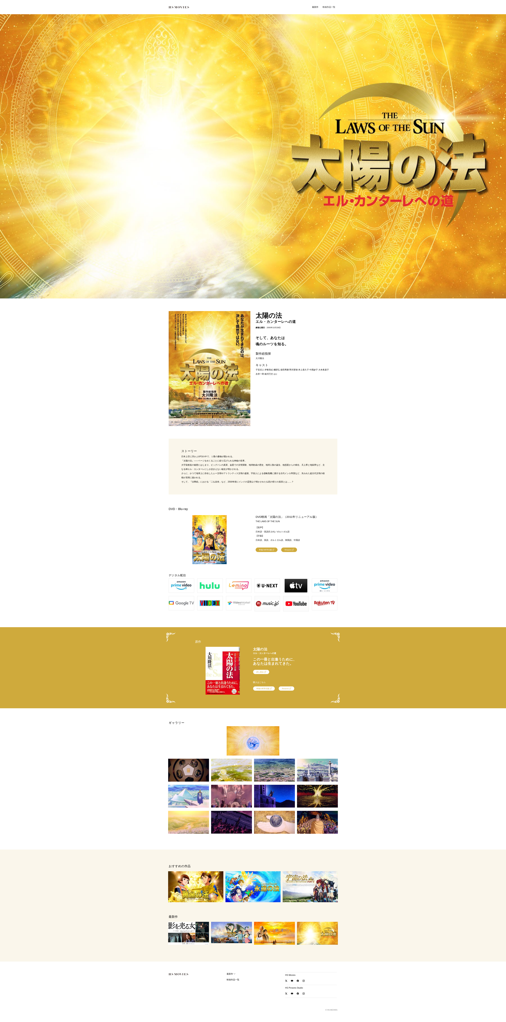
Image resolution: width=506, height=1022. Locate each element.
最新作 (230, 974)
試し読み (260, 672)
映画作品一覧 (329, 7)
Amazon (288, 550)
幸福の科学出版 (265, 550)
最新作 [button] (315, 7)
